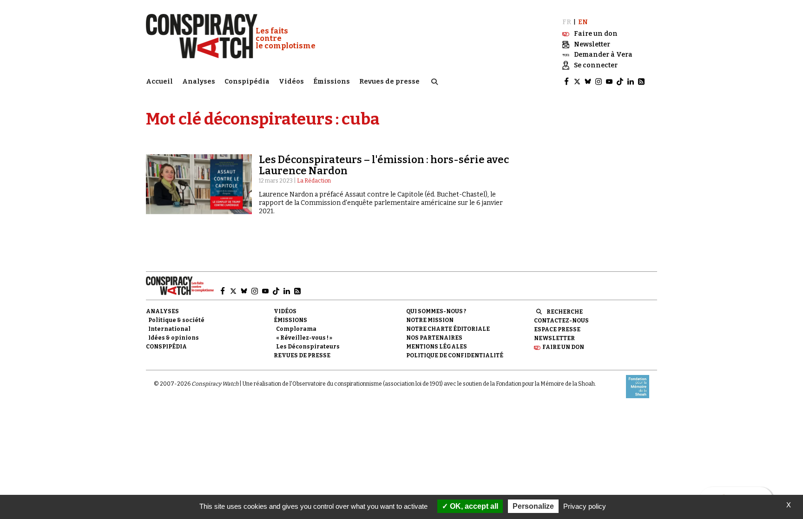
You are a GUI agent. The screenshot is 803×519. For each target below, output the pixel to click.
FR (566, 22)
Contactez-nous (561, 320)
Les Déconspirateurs (308, 346)
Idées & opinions (173, 338)
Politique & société (176, 320)
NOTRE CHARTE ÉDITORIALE (448, 329)
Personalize (533, 506)
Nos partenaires (434, 338)
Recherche (564, 312)
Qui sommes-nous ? (436, 311)
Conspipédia (247, 81)
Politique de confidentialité (454, 355)
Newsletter (554, 338)
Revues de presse (389, 81)
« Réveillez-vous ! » (304, 338)
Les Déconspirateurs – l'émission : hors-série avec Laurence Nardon (384, 165)
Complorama (296, 329)
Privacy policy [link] (584, 506)
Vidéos (291, 81)
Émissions (331, 81)
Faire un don (563, 347)
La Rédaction (314, 180)
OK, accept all (473, 506)
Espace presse (557, 329)
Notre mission (430, 320)
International (169, 329)
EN (583, 22)
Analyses (198, 81)
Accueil (159, 81)
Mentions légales (436, 346)
